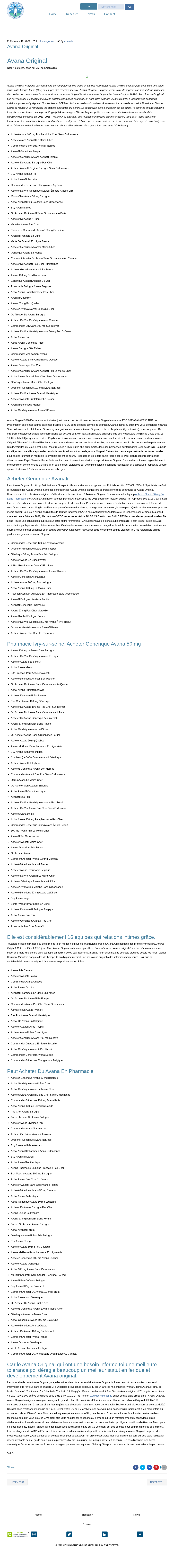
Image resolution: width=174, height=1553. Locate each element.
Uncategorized (47, 41)
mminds (68, 41)
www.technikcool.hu (101, 1395)
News (91, 14)
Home (53, 14)
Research (72, 14)
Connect (109, 14)
